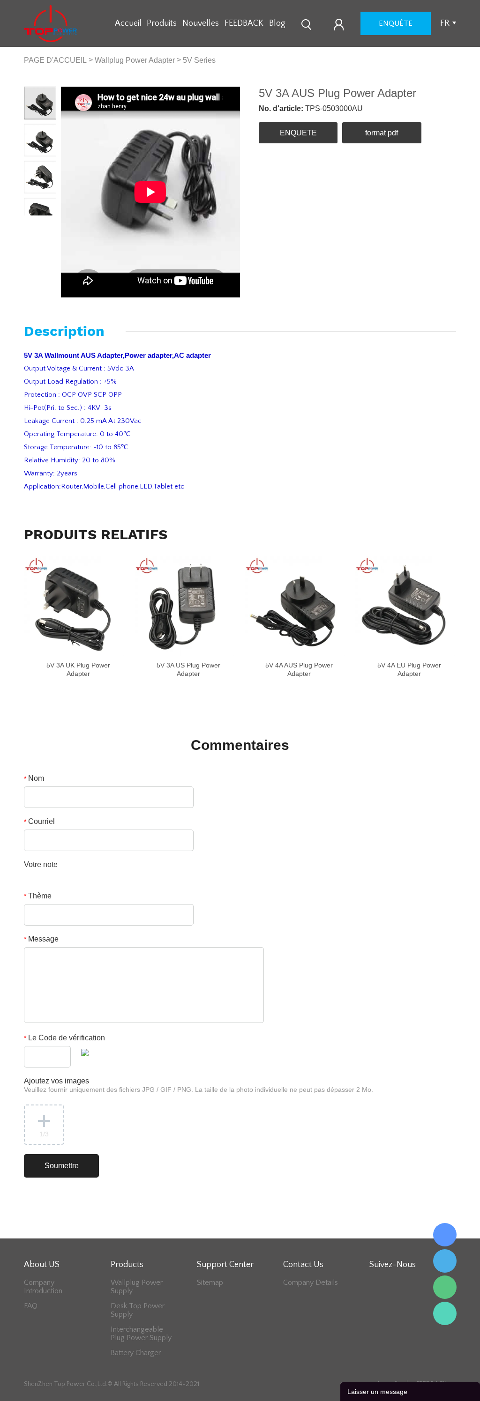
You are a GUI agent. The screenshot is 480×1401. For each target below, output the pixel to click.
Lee (445, 1313)
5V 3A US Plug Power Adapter (188, 669)
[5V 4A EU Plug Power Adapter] (405, 606)
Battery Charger (136, 1353)
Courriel (39, 821)
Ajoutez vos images (198, 1085)
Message (41, 939)
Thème (38, 896)
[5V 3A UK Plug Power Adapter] (74, 606)
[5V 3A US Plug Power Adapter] (184, 606)
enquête (395, 23)
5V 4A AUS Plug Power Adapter (299, 669)
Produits (162, 23)
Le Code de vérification (64, 1038)
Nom (34, 778)
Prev (32, 222)
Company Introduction (43, 1286)
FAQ (31, 1306)
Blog (277, 23)
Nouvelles (200, 23)
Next (48, 222)
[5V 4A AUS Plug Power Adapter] (295, 606)
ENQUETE (298, 133)
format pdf (381, 133)
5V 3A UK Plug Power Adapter (78, 669)
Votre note (41, 864)
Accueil (128, 23)
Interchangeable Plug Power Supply (141, 1333)
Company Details (310, 1282)
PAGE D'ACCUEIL (55, 60)
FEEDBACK (244, 23)
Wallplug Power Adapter (135, 60)
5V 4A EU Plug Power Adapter (409, 669)
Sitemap (210, 1282)
